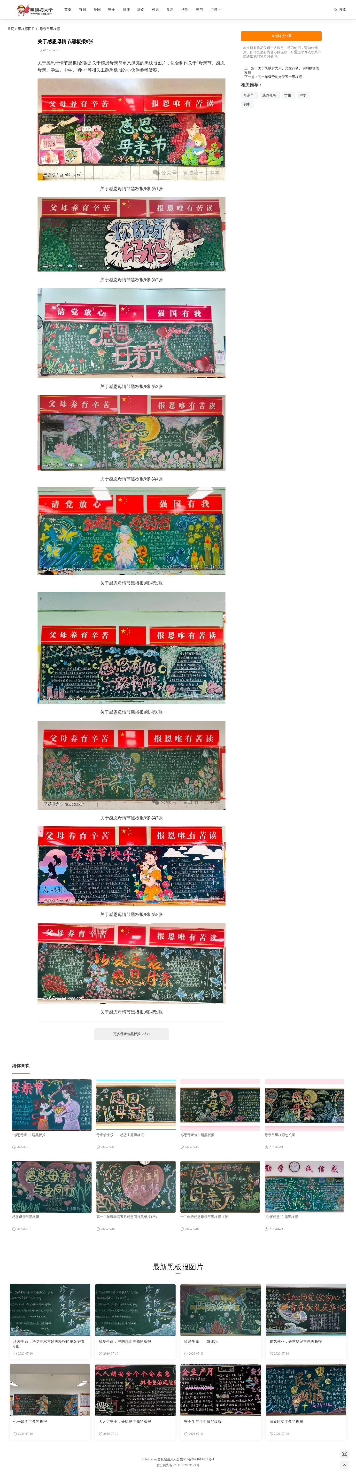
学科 (170, 10)
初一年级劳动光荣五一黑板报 (280, 77)
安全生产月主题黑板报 (203, 1422)
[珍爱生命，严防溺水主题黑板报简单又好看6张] (50, 1310)
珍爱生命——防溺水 (201, 1341)
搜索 (342, 10)
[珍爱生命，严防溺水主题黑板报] (135, 1310)
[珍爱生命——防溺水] (220, 1310)
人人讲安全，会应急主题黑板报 (125, 1422)
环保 (141, 10)
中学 (303, 95)
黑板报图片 (26, 29)
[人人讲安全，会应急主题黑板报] (135, 1390)
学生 (287, 95)
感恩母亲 (269, 95)
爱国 (97, 10)
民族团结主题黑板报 (286, 1422)
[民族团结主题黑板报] (306, 1390)
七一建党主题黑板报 (30, 1422)
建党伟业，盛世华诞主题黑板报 (296, 1341)
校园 (155, 10)
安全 (111, 10)
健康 (126, 10)
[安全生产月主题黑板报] (220, 1390)
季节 (199, 10)
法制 (184, 10)
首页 (67, 10)
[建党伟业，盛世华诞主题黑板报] (306, 1310)
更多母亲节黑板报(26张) (131, 1034)
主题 (214, 10)
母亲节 (249, 95)
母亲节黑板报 (50, 29)
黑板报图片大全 (34, 9)
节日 (82, 10)
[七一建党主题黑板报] (50, 1390)
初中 (247, 104)
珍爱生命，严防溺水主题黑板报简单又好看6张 (49, 1344)
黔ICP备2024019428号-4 (197, 1459)
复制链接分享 (281, 36)
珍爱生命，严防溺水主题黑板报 (125, 1341)
